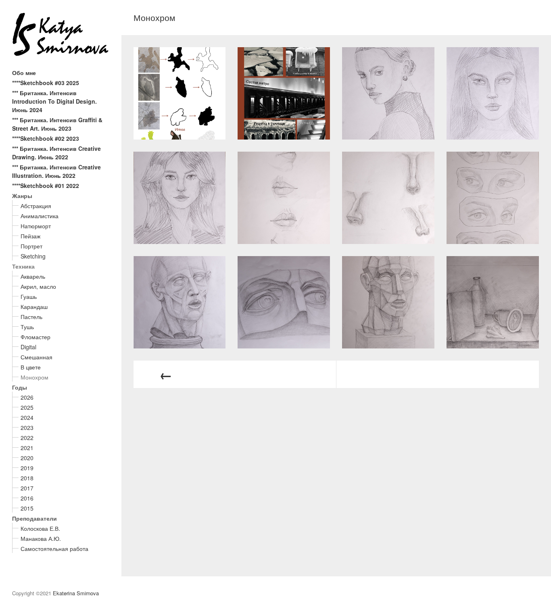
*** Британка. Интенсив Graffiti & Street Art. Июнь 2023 (57, 124)
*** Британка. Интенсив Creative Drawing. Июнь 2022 (56, 152)
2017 (27, 488)
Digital (28, 347)
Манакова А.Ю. (41, 538)
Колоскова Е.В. (40, 528)
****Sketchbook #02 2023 (45, 138)
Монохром (34, 377)
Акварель (33, 276)
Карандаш (34, 306)
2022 (27, 438)
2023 (27, 427)
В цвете (31, 367)
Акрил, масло (38, 286)
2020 (27, 458)
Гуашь (29, 296)
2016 (27, 498)
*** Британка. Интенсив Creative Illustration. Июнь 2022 (56, 171)
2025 (27, 407)
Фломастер (35, 337)
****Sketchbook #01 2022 (45, 185)
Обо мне (24, 73)
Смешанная (36, 357)
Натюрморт (36, 226)
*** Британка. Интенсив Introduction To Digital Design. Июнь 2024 (54, 101)
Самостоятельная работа (54, 548)
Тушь (27, 327)
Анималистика (39, 216)
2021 (27, 448)
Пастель (31, 317)
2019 (27, 468)
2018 (27, 478)
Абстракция (36, 206)
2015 (27, 508)
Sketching (33, 256)
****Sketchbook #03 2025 (45, 83)
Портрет (31, 246)
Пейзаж (30, 236)
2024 (27, 417)
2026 (27, 397)
